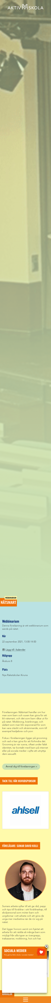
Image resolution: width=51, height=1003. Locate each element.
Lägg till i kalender (15, 650)
